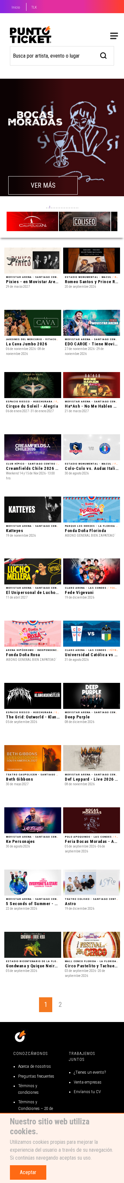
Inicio (16, 7)
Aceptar (28, 1172)
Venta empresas (88, 1082)
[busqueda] (104, 54)
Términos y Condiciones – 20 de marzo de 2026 (35, 1108)
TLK (34, 7)
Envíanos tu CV (87, 1091)
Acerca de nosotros (34, 1066)
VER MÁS (43, 185)
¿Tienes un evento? (90, 1072)
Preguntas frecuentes (36, 1076)
